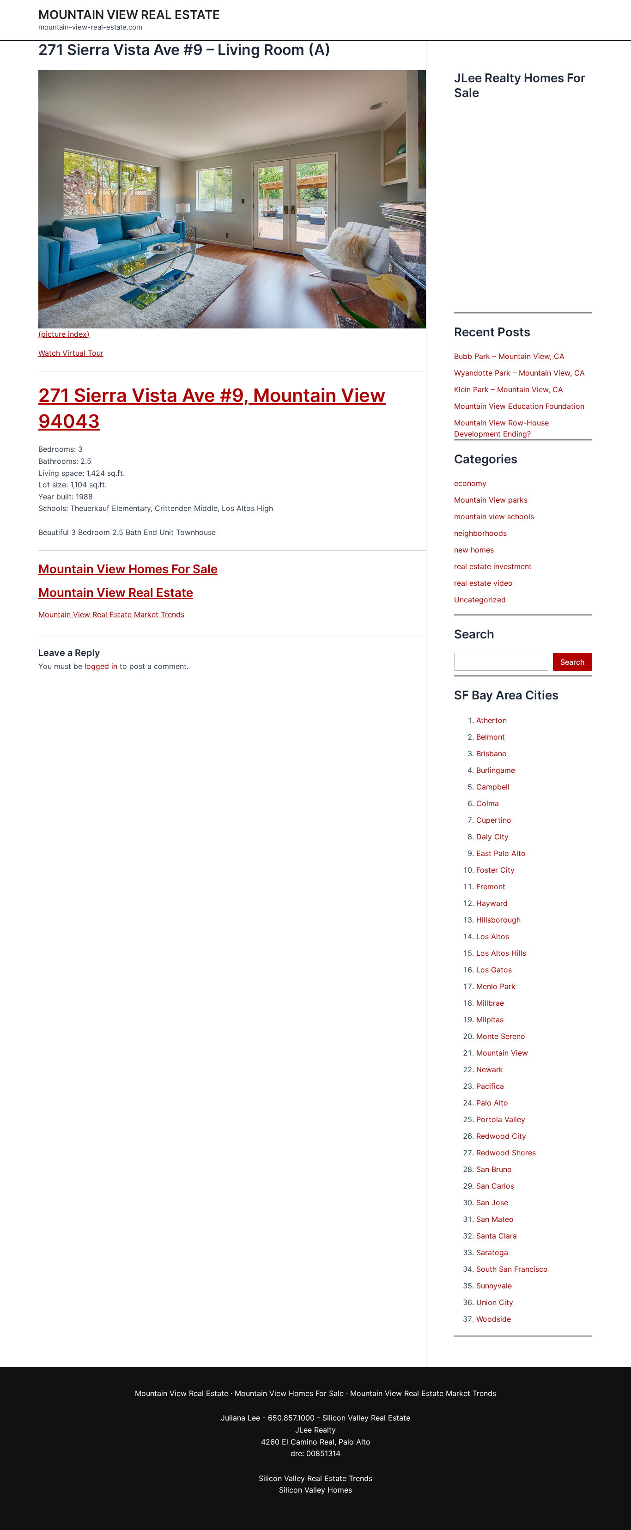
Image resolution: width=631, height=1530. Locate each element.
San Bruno (494, 1169)
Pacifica (490, 1086)
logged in (101, 666)
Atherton (491, 720)
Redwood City (501, 1136)
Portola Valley (500, 1119)
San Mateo (495, 1219)
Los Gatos (494, 969)
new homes (474, 549)
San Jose (492, 1202)
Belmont (490, 736)
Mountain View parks (491, 499)
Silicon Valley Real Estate (366, 1417)
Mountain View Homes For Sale (128, 569)
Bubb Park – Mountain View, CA (509, 356)
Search (572, 662)
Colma (487, 803)
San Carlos (495, 1185)
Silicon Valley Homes (315, 1489)
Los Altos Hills (501, 953)
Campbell (493, 786)
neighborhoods (480, 533)
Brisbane (491, 753)
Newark (489, 1069)
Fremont (490, 886)
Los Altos (492, 936)
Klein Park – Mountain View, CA (508, 389)
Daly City (492, 836)
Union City (494, 1302)
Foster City (495, 869)
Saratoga (492, 1252)
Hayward (492, 903)
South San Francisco (512, 1269)
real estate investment (493, 566)
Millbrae (490, 1003)
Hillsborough (498, 919)
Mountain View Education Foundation (519, 406)
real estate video (483, 583)
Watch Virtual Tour (70, 353)
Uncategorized (480, 599)
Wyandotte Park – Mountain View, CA (519, 372)
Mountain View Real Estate (129, 14)
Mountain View (502, 1052)
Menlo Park (496, 986)
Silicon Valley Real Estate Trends (315, 1478)
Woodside (493, 1319)
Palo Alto (492, 1102)
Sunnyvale (494, 1285)
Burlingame (495, 770)
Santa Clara (496, 1235)
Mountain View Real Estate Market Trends (111, 614)
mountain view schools (494, 516)
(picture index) (64, 334)
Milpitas (490, 1019)
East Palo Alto (501, 853)
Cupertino (493, 820)
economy (470, 483)
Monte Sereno (500, 1036)
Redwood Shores (506, 1152)
